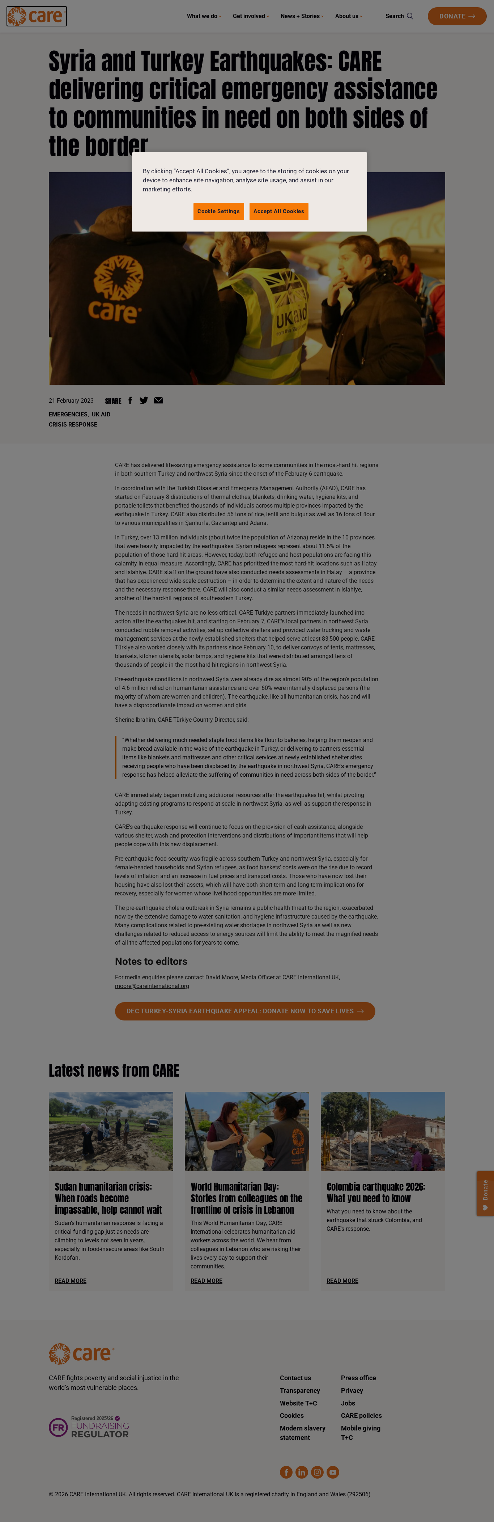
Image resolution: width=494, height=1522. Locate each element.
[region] (249, 192)
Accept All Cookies (279, 211)
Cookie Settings (218, 211)
